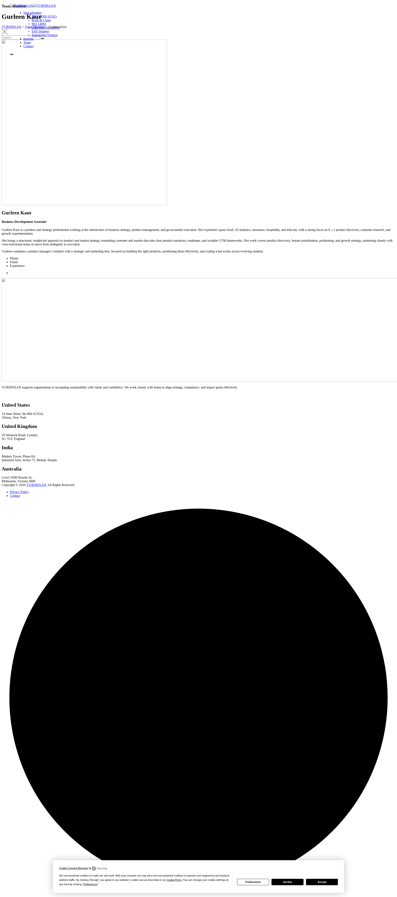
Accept (322, 882)
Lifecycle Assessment (46, 27)
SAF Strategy (40, 31)
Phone (14, 258)
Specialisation (32, 12)
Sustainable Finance (45, 35)
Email (14, 262)
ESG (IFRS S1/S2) (44, 16)
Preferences (253, 882)
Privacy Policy (19, 492)
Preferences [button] (90, 884)
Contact (28, 46)
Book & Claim (41, 20)
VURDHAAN (36, 485)
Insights (28, 39)
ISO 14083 (39, 24)
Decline (287, 882)
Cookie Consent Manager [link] (73, 868)
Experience (17, 266)
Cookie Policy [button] (174, 880)
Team (27, 42)
